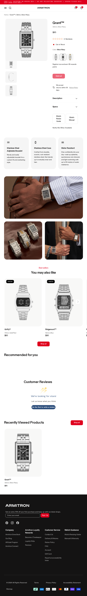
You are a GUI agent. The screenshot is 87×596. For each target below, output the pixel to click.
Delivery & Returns (51, 538)
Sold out (59, 76)
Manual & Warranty (72, 538)
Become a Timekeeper (33, 537)
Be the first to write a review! (43, 407)
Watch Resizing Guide (73, 534)
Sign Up (45, 515)
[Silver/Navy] (63, 57)
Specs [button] (55, 107)
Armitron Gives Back (12, 534)
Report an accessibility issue (53, 559)
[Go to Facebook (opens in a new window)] (17, 523)
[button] (77, 301)
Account (48, 550)
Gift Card (48, 554)
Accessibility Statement (72, 583)
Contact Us (49, 534)
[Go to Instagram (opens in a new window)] (12, 523)
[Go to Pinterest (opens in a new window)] (6, 523)
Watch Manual (72, 119)
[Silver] (56, 57)
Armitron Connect (11, 546)
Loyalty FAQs (30, 541)
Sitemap (9, 589)
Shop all (44, 344)
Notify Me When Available (62, 128)
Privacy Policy (51, 583)
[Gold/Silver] (70, 57)
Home (6, 15)
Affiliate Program (11, 542)
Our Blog (8, 538)
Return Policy (73, 87)
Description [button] (57, 98)
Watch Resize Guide (58, 118)
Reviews (28, 545)
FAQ (46, 546)
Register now (57, 64)
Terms (36, 583)
